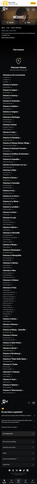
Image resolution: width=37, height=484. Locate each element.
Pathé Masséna (7, 275)
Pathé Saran (6, 283)
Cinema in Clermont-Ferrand (14, 148)
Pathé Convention (8, 295)
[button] (28, 9)
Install (33, 3)
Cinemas (11, 482)
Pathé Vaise (6, 220)
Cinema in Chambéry (11, 138)
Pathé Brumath (7, 356)
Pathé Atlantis (7, 268)
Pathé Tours (6, 382)
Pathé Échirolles (7, 188)
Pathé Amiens (7, 87)
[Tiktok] (24, 470)
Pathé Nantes (7, 265)
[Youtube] (20, 470)
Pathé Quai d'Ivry (8, 193)
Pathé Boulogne (7, 120)
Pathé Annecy (7, 98)
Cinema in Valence (10, 385)
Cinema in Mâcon (10, 227)
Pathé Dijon (6, 175)
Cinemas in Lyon (9, 218)
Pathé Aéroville (7, 332)
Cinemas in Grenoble (11, 183)
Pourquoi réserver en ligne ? (9, 427)
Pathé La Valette (7, 369)
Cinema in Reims (9, 319)
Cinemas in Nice (9, 270)
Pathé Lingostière (8, 273)
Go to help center (8, 434)
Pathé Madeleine (7, 235)
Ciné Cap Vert (7, 173)
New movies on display (9, 442)
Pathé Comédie (7, 260)
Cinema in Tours (9, 379)
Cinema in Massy (10, 245)
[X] (13, 470)
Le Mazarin (6, 80)
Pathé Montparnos (8, 310)
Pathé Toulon (7, 367)
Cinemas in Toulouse (11, 372)
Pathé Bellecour (7, 224)
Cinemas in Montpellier (12, 255)
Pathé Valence (7, 387)
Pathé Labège (7, 374)
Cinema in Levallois (10, 207)
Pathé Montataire (8, 253)
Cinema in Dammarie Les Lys (14, 165)
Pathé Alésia (6, 290)
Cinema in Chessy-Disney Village (16, 143)
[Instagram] (17, 470)
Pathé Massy (6, 247)
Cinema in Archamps (11, 101)
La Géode (5, 316)
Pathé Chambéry (7, 140)
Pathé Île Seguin (7, 122)
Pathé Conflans (7, 156)
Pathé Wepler (7, 305)
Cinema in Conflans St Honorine (15, 154)
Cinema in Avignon (10, 112)
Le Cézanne (6, 77)
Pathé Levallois (7, 209)
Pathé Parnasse (7, 303)
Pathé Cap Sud (7, 114)
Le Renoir (5, 82)
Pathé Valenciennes (8, 393)
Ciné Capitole (6, 151)
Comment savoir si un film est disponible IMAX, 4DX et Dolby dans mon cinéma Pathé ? (16, 421)
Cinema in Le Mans (10, 201)
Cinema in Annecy (10, 96)
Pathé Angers (7, 93)
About (4, 453)
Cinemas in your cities (9, 447)
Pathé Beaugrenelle (8, 299)
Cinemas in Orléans (10, 280)
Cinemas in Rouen (10, 335)
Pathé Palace (7, 314)
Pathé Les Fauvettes (9, 297)
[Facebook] (9, 470)
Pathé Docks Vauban (9, 198)
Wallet (25, 482)
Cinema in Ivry (8, 191)
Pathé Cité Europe (8, 162)
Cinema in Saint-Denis (12, 343)
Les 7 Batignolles (8, 312)
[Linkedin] (27, 470)
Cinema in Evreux (10, 178)
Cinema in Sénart (10, 348)
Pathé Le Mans (7, 204)
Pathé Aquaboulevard (9, 292)
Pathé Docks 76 (7, 338)
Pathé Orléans (7, 285)
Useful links (6, 465)
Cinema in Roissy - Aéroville (14, 330)
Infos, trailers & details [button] (7, 38)
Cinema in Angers (10, 90)
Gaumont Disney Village (9, 146)
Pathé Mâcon (7, 230)
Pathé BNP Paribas (8, 301)
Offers (18, 482)
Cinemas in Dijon (9, 170)
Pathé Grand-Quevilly (9, 340)
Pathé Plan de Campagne (10, 237)
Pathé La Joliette (8, 242)
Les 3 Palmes (7, 240)
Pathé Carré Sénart (8, 351)
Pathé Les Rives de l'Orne (10, 135)
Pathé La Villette (7, 307)
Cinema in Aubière (10, 106)
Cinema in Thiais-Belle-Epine (14, 359)
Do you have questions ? (10, 459)
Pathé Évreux (7, 180)
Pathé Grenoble (7, 185)
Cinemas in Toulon (10, 364)
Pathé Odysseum (8, 258)
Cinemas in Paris (9, 288)
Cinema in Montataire (11, 250)
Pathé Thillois (7, 321)
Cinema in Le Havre (10, 196)
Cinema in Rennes (10, 324)
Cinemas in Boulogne (11, 117)
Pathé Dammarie (7, 167)
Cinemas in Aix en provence (14, 75)
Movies (4, 482)
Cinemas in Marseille (11, 233)
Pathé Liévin (6, 215)
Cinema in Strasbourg (11, 353)
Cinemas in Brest (10, 125)
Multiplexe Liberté (8, 127)
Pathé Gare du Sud (8, 277)
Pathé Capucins (7, 129)
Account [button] (33, 482)
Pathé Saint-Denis (8, 345)
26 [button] (4, 28)
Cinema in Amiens (10, 85)
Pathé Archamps (7, 103)
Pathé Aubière (7, 109)
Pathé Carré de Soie (8, 222)
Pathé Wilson (6, 376)
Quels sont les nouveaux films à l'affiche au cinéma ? (16, 415)
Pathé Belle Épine (8, 361)
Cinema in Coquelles (11, 159)
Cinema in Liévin (9, 212)
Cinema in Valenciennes (12, 390)
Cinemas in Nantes (10, 263)
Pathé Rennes (7, 327)
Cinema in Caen (9, 132)
